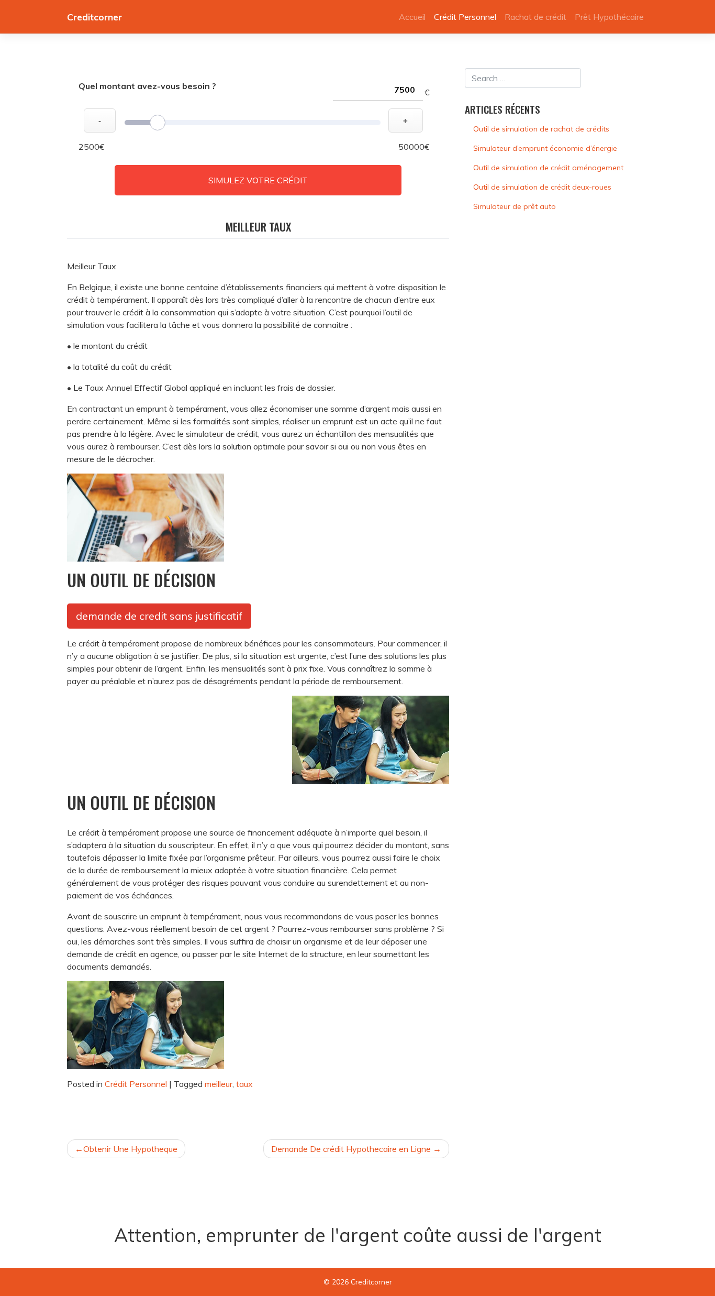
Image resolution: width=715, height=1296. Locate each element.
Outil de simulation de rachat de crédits (541, 129)
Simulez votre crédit (258, 180)
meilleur (218, 1084)
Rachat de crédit (535, 17)
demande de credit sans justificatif (159, 615)
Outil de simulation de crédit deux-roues (542, 187)
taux (244, 1084)
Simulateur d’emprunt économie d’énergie (545, 148)
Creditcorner (94, 17)
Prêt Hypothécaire (609, 17)
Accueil (412, 17)
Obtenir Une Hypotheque (130, 1149)
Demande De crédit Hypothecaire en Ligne (351, 1149)
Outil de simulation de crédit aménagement (548, 167)
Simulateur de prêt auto (514, 206)
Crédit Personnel (465, 17)
